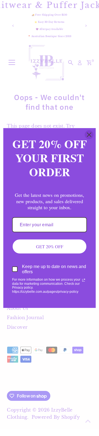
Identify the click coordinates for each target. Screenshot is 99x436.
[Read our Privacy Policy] (83, 280)
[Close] (89, 134)
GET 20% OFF (49, 246)
